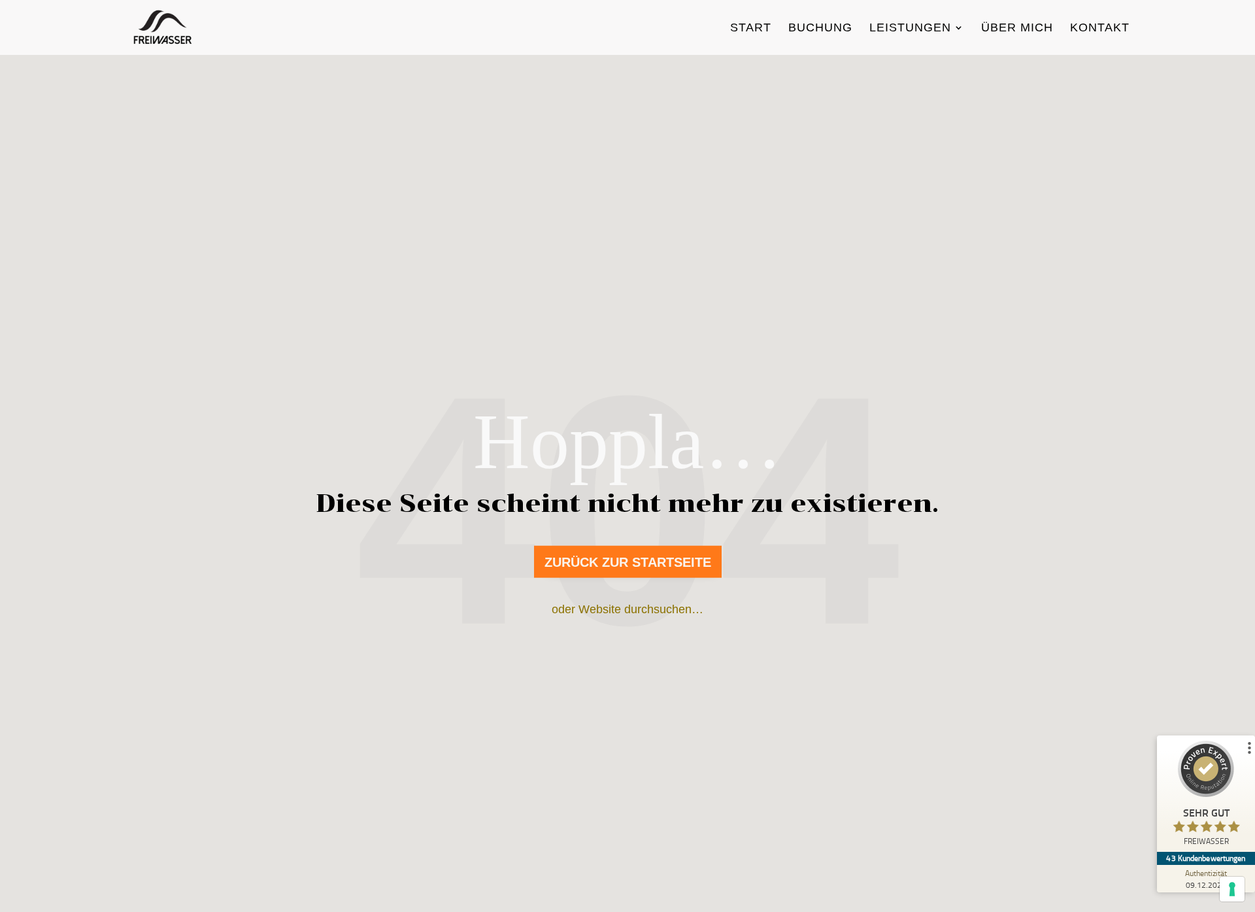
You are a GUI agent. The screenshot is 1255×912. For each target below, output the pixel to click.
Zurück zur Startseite (627, 562)
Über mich (1017, 28)
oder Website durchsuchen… (627, 609)
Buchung (820, 28)
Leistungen (910, 28)
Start (750, 28)
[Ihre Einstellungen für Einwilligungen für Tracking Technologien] (1232, 889)
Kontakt (1100, 28)
